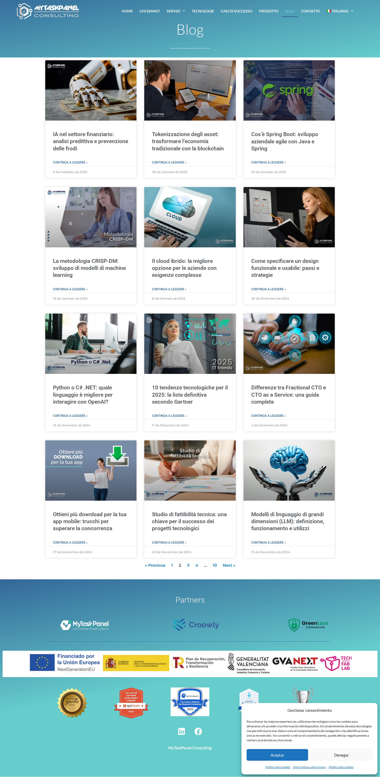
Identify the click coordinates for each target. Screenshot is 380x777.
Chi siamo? (150, 11)
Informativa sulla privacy (309, 767)
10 (215, 565)
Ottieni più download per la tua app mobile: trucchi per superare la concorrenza (89, 521)
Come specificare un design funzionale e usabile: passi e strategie (285, 268)
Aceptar (277, 755)
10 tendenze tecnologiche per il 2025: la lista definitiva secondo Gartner (190, 394)
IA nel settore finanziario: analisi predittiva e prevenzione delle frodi (90, 141)
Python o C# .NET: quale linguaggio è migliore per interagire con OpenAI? (83, 394)
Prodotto (268, 11)
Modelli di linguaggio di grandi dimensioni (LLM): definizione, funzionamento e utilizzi (287, 521)
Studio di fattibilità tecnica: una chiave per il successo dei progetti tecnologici (189, 521)
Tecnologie (203, 11)
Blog (289, 11)
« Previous (155, 565)
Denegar (341, 755)
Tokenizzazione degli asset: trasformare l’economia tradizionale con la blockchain (188, 141)
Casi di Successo (236, 11)
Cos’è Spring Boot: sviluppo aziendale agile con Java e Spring (284, 141)
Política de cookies (277, 767)
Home (127, 11)
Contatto (310, 11)
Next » (229, 565)
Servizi (173, 11)
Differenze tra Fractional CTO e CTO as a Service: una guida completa (288, 394)
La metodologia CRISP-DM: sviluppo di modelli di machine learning (89, 268)
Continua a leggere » (70, 162)
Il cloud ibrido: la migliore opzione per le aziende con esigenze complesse (184, 268)
